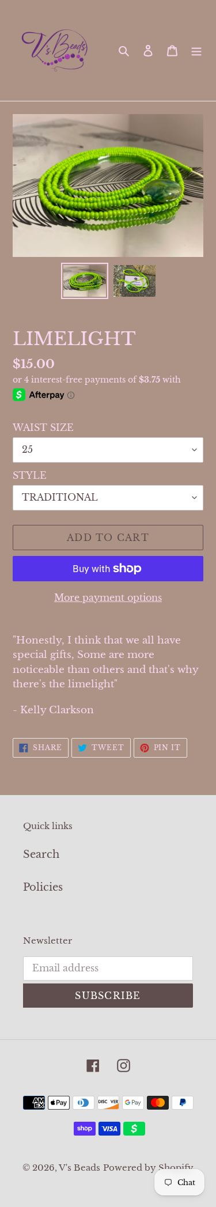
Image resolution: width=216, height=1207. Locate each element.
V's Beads (79, 1167)
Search (41, 854)
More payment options (108, 597)
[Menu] (196, 50)
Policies (43, 887)
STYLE (30, 475)
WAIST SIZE (43, 427)
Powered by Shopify (148, 1167)
